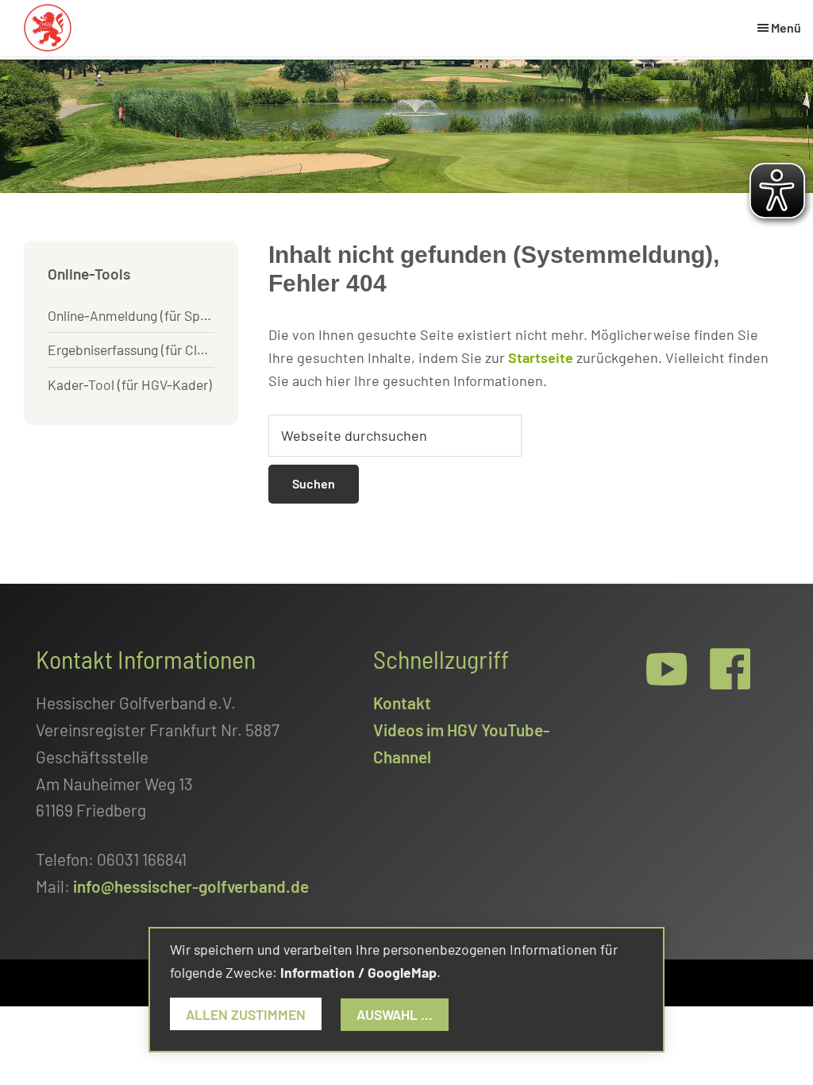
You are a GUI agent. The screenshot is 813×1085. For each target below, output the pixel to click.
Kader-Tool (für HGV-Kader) (130, 384)
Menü (786, 27)
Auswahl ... (394, 1014)
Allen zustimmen (246, 1014)
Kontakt (402, 702)
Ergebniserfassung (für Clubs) (131, 349)
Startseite (540, 357)
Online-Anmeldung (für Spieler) (131, 315)
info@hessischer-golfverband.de (191, 886)
